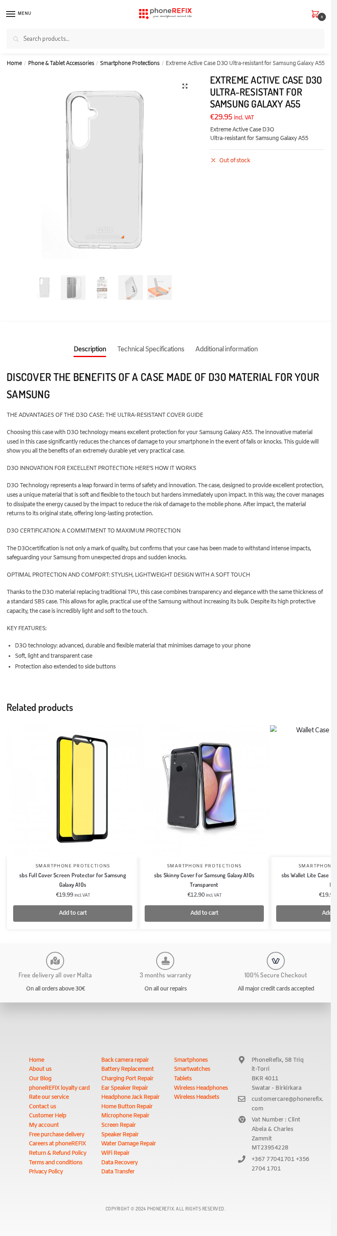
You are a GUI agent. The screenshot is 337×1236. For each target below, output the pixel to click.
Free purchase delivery (56, 1135)
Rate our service (49, 1097)
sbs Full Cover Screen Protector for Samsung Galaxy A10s (72, 880)
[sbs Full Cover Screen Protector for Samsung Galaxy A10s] (72, 791)
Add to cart (73, 913)
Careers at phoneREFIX (57, 1144)
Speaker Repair (119, 1135)
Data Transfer (117, 1172)
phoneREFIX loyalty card (59, 1088)
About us (40, 1069)
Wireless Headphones (201, 1088)
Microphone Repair (125, 1116)
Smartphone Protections (129, 63)
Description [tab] (90, 349)
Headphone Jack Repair (130, 1097)
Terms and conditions (55, 1163)
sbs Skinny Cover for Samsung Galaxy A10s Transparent (204, 880)
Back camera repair (125, 1060)
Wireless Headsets (196, 1097)
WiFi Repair (115, 1153)
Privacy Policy (46, 1172)
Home (14, 63)
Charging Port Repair (127, 1079)
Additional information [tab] (226, 349)
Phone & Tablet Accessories (61, 63)
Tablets (183, 1079)
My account (44, 1125)
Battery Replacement (127, 1069)
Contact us (42, 1107)
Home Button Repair (126, 1107)
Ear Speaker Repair (124, 1088)
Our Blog (40, 1079)
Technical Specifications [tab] (150, 349)
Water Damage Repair (128, 1144)
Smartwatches (192, 1069)
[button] (185, 86)
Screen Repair (118, 1125)
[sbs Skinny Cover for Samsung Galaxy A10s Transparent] (204, 791)
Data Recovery (119, 1163)
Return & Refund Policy (57, 1153)
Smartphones (191, 1060)
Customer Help (47, 1116)
